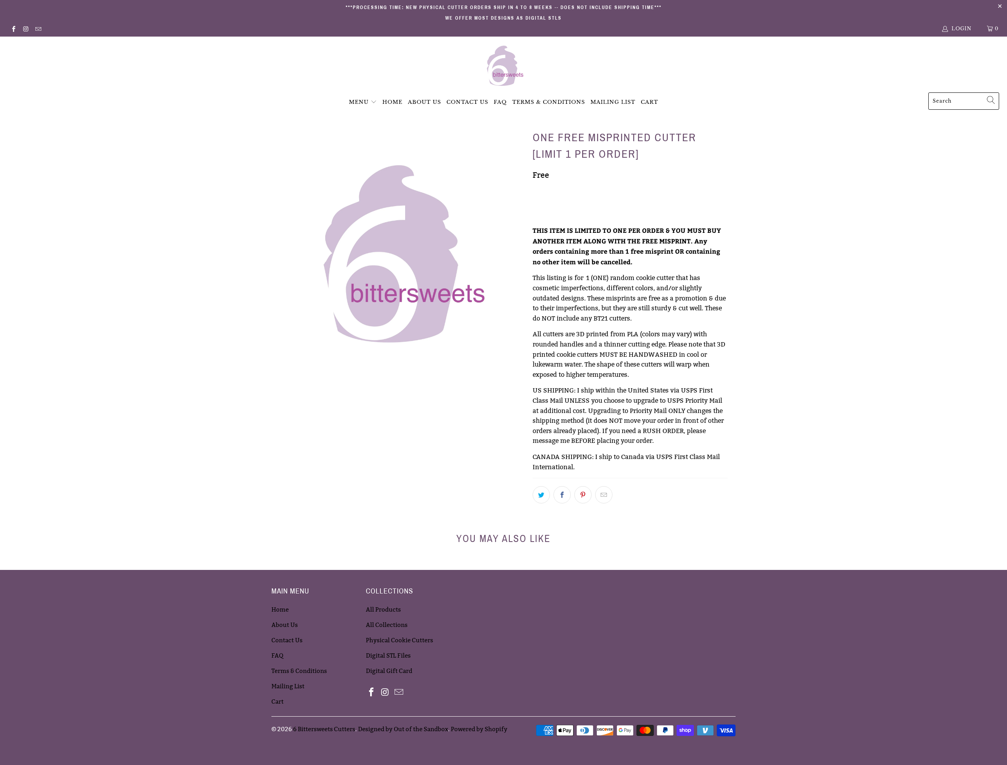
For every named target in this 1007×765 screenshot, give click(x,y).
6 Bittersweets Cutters (324, 729)
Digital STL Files (388, 655)
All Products (383, 609)
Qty (538, 192)
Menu (359, 102)
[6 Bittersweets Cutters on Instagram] (25, 28)
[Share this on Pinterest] (583, 494)
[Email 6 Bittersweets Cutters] (38, 28)
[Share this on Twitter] (541, 494)
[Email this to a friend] (603, 494)
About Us (424, 102)
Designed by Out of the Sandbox (403, 729)
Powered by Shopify (479, 729)
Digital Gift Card (389, 671)
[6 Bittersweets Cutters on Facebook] (13, 28)
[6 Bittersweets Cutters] (503, 66)
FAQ (500, 102)
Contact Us (467, 102)
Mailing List (612, 102)
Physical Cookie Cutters (399, 640)
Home (392, 102)
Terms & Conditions (548, 102)
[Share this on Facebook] (562, 494)
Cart (649, 102)
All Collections (387, 625)
